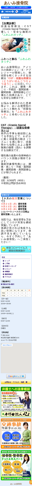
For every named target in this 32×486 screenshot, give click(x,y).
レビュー (8, 269)
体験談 (7, 271)
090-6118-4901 (8, 284)
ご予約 (7, 263)
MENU (8, 12)
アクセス (8, 277)
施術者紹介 (9, 274)
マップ (14, 376)
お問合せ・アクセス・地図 (14, 382)
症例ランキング (10, 266)
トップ (7, 261)
